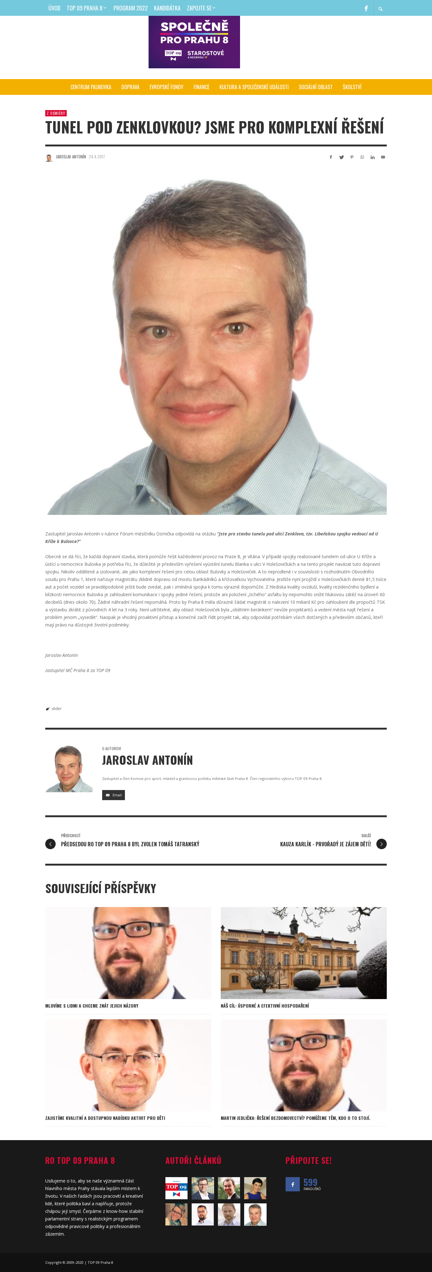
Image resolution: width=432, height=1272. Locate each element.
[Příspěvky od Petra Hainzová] (176, 1214)
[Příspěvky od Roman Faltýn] (229, 1214)
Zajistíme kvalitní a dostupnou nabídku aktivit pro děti (105, 1118)
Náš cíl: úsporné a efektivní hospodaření (265, 1005)
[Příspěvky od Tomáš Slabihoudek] (203, 1188)
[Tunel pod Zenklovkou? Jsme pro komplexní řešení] (216, 344)
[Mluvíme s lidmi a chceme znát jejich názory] (118, 953)
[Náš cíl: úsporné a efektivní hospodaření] (294, 953)
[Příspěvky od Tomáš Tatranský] (229, 1188)
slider (57, 708)
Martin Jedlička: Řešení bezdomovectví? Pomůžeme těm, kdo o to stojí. (295, 1118)
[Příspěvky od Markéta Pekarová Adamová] (255, 1188)
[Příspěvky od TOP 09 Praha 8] (176, 1188)
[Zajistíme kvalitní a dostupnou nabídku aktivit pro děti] (118, 1065)
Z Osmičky (56, 113)
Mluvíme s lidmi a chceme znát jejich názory (91, 1005)
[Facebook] (366, 8)
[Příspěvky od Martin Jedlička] (203, 1214)
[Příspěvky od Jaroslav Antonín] (49, 158)
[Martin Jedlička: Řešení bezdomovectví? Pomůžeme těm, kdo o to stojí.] (294, 1065)
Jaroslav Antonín (71, 156)
